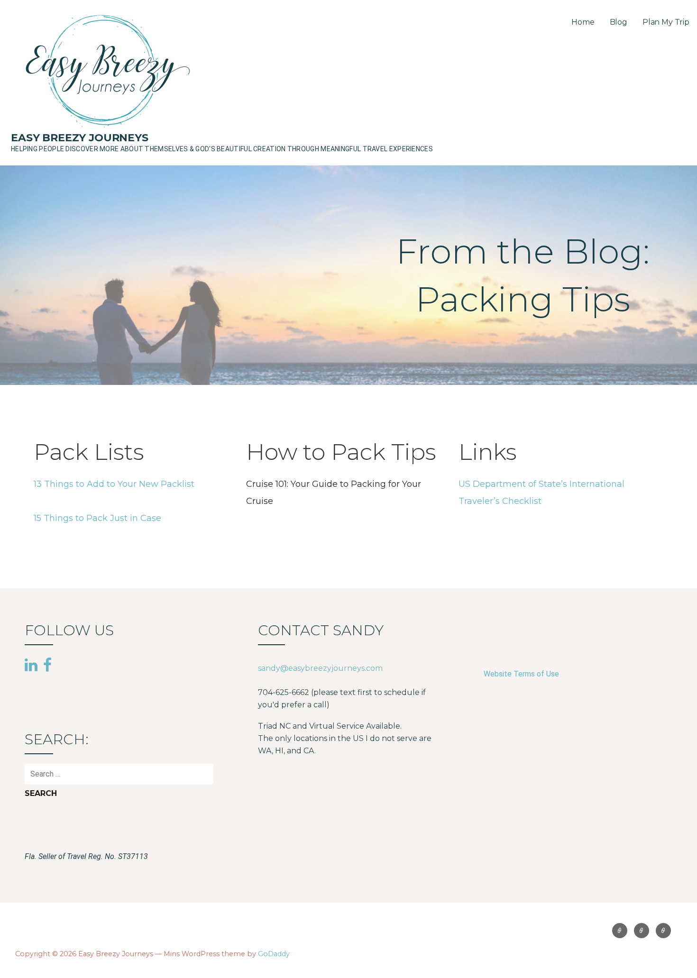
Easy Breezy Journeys (79, 137)
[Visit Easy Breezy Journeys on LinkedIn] (31, 665)
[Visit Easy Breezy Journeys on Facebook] (47, 664)
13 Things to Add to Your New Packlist (114, 484)
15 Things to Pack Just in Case (97, 518)
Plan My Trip (665, 22)
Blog (618, 22)
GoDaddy (274, 954)
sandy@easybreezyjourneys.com (320, 668)
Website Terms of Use (521, 673)
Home (582, 22)
